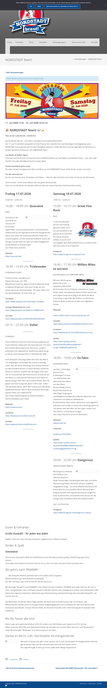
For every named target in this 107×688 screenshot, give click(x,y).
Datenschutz (92, 683)
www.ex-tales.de (59, 423)
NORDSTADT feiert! (95, 59)
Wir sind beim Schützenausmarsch (19, 668)
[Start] (72, 59)
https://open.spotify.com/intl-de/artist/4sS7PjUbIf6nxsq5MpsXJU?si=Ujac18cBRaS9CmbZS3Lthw (67, 344)
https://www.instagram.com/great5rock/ (69, 254)
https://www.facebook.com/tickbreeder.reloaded (24, 301)
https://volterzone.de (13, 407)
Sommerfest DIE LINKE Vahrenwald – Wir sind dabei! (77, 668)
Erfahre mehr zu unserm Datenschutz (62, 6)
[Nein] (104, 5)
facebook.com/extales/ (62, 434)
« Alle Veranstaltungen (14, 72)
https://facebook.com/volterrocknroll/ (20, 416)
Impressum (83, 683)
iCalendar (26, 659)
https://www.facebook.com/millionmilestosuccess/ (73, 332)
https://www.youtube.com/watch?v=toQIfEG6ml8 (24, 310)
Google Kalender (14, 659)
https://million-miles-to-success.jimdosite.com (71, 315)
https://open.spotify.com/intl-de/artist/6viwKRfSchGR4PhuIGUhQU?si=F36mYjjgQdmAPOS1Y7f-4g (68, 445)
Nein (39, 6)
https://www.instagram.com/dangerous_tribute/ (72, 512)
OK (31, 6)
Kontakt (99, 683)
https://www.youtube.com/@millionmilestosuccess (73, 324)
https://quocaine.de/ (13, 256)
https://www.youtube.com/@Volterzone (20, 424)
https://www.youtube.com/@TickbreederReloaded (25, 319)
